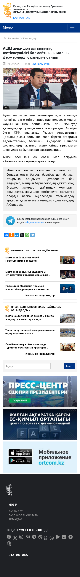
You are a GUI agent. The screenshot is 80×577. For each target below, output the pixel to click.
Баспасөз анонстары (24, 515)
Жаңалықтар (40, 64)
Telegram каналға (34, 222)
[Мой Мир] (17, 235)
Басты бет (16, 511)
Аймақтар (16, 519)
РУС (21, 18)
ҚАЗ (15, 18)
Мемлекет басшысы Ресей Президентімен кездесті (22, 259)
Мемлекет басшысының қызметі (34, 250)
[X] (22, 235)
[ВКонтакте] (6, 235)
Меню (8, 27)
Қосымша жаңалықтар (40, 295)
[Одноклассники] (11, 235)
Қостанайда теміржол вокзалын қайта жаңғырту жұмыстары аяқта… (29, 317)
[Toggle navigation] (72, 27)
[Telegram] (32, 235)
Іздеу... (69, 366)
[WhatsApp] (27, 235)
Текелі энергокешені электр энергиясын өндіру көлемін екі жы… (30, 331)
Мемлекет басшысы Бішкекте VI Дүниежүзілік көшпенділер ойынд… (27, 273)
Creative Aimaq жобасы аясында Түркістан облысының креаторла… (26, 346)
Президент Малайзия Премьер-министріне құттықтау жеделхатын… (28, 287)
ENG (28, 18)
